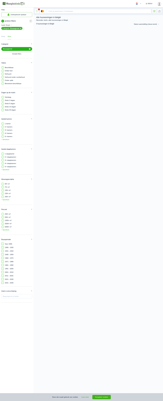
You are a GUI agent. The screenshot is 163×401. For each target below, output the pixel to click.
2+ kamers (8, 127)
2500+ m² (8, 223)
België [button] (8, 25)
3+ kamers (8, 130)
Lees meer (85, 397)
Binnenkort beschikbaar (13, 83)
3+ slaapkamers (10, 160)
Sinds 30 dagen (10, 110)
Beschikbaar (9, 67)
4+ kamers (8, 133)
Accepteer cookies (101, 397)
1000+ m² (8, 220)
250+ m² (8, 197)
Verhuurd (8, 74)
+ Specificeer (5, 139)
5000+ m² (8, 227)
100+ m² (8, 190)
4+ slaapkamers (10, 163)
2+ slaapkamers (10, 157)
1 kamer (8, 123)
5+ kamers (8, 136)
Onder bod (8, 71)
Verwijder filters (16, 54)
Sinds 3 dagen (10, 100)
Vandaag (8, 97)
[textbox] (99, 11)
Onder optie (9, 80)
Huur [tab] (9, 36)
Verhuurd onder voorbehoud (15, 77)
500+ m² (8, 217)
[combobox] (95, 11)
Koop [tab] (3, 36)
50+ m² (7, 184)
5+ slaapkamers (10, 166)
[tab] (37, 11)
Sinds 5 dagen (10, 103)
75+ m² (7, 187)
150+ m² (8, 193)
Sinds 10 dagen (10, 107)
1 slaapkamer (9, 154)
